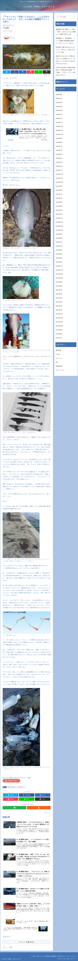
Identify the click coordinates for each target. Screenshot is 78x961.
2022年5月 (59, 298)
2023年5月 (59, 250)
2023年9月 (59, 234)
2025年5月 (59, 154)
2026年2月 (59, 118)
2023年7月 (59, 242)
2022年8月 (59, 286)
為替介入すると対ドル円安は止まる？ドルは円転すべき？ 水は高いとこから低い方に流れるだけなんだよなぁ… (65, 59)
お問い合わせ (60, 956)
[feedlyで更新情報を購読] (14, 807)
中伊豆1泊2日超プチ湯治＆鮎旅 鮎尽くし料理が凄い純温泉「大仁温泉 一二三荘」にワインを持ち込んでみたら (65, 71)
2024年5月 (59, 202)
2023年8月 (59, 238)
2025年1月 (59, 170)
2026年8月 (59, 94)
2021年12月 (59, 318)
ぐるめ (58, 354)
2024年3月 (59, 210)
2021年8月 (59, 334)
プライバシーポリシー (70, 956)
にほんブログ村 (7, 31)
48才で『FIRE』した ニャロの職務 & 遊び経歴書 (44, 956)
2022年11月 (59, 274)
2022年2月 (59, 310)
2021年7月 (59, 338)
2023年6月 (59, 246)
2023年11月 (59, 226)
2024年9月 (59, 186)
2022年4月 (59, 302)
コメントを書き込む (27, 942)
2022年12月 (59, 270)
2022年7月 (59, 290)
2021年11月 (59, 322)
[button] (75, 17)
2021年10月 (59, 326)
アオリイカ (16, 787)
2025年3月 (59, 162)
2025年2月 (59, 166)
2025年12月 (59, 126)
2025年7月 (59, 146)
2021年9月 (59, 330)
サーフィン (59, 358)
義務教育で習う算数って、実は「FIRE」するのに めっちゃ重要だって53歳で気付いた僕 (66, 32)
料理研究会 (59, 366)
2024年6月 (59, 198)
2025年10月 (59, 134)
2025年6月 (59, 150)
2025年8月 (59, 142)
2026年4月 (59, 110)
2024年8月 (59, 190)
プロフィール (60, 370)
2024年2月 (59, 214)
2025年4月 (59, 158)
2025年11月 (59, 130)
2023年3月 (59, 258)
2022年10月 (59, 278)
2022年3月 (59, 306)
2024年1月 (59, 218)
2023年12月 (59, 222)
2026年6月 (59, 102)
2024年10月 (59, 182)
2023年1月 (59, 266)
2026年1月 (59, 122)
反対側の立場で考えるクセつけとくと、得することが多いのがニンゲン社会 (65, 49)
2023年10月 (59, 230)
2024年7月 (59, 194)
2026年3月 (59, 114)
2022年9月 (59, 282)
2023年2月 (59, 262)
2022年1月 (59, 314)
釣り (5, 787)
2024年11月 (59, 178)
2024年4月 (59, 206)
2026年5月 (59, 106)
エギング (23, 787)
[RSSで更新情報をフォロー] (39, 807)
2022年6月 (59, 294)
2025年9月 (59, 138)
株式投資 (58, 350)
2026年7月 (59, 98)
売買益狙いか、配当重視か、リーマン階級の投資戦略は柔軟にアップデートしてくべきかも (65, 41)
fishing (10, 787)
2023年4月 (59, 254)
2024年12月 (59, 174)
